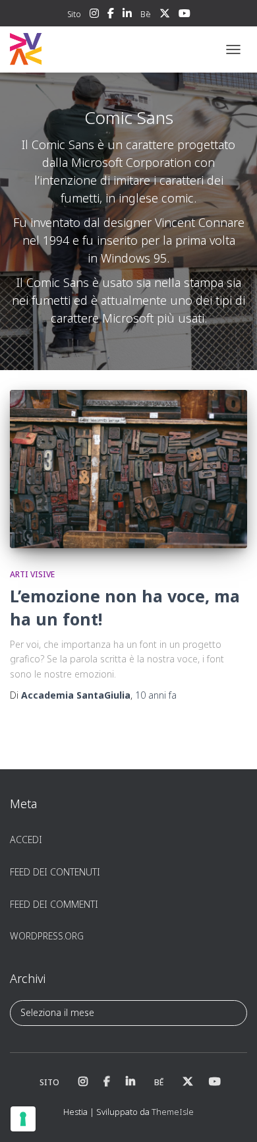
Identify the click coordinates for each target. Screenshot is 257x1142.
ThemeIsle (173, 1112)
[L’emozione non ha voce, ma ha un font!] (128, 469)
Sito (74, 14)
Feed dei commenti (54, 904)
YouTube (184, 15)
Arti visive (32, 574)
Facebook (110, 15)
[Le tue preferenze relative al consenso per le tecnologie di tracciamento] (23, 1118)
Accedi (26, 839)
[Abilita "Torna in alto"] (231, 1115)
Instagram (94, 15)
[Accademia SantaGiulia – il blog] (66, 49)
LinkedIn (127, 15)
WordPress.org (47, 936)
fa (156, 695)
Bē (145, 14)
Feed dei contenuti (55, 872)
